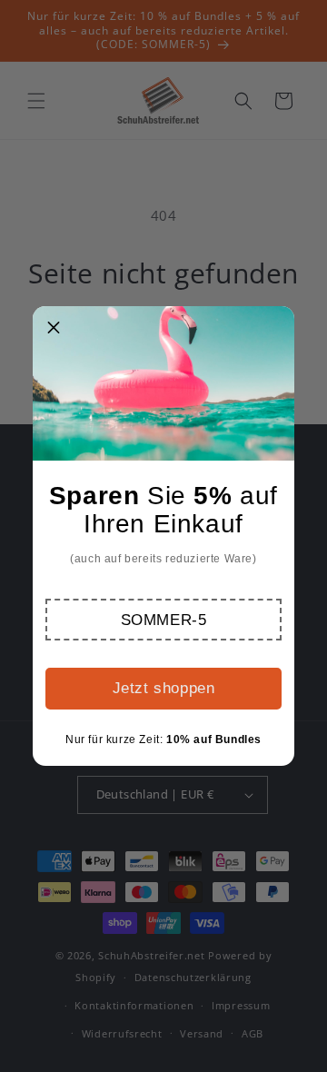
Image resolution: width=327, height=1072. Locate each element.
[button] (163, 619)
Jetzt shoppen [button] (164, 688)
